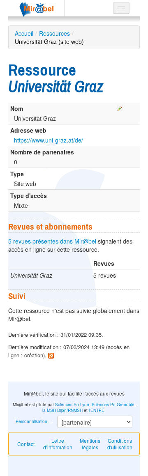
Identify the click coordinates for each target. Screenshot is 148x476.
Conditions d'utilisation (119, 444)
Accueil (24, 33)
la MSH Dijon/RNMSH (62, 410)
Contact (26, 443)
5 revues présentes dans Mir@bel (52, 241)
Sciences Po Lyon (72, 404)
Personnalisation (31, 421)
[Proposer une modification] (120, 107)
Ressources (54, 33)
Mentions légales (90, 444)
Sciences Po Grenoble (113, 404)
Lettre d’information (57, 444)
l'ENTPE (96, 410)
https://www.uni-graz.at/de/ (48, 140)
